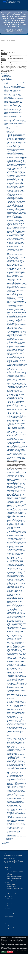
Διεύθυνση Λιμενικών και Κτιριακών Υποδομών (13, 90)
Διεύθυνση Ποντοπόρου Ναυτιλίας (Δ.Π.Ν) (12, 101)
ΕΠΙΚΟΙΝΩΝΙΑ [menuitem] (7, 908)
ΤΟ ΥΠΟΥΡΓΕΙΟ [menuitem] (8, 867)
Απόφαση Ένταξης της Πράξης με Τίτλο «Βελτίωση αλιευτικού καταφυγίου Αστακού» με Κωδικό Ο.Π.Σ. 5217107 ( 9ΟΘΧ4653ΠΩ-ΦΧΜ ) (17, 227)
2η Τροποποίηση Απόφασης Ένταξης (9, 63)
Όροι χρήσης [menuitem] (7, 928)
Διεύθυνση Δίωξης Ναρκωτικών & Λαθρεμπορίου (14, 120)
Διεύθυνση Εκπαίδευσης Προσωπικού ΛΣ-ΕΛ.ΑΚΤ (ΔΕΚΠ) (15, 121)
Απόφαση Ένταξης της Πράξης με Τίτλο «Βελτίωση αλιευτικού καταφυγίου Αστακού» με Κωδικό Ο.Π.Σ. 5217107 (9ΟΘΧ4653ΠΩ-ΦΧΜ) (17, 446)
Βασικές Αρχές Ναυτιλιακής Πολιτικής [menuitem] (15, 888)
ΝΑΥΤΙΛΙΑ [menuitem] (7, 882)
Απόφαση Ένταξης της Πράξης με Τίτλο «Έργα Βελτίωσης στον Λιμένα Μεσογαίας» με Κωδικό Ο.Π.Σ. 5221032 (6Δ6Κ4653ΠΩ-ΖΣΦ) (16, 326)
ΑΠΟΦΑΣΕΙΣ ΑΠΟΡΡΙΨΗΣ (10, 841)
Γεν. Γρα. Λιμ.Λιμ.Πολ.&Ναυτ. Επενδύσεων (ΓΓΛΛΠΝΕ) (14, 84)
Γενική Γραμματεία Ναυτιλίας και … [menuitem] (14, 876)
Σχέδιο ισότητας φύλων (7, 845)
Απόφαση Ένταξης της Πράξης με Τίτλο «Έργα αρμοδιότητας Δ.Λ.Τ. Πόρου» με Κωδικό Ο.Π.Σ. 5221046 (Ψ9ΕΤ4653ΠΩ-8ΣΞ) (16, 274)
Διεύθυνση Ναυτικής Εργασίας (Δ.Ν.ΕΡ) (12, 94)
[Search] (24, 3)
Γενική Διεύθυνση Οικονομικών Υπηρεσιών (12, 86)
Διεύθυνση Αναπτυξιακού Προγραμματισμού (14, 30)
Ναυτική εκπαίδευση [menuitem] (11, 900)
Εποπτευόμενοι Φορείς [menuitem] (12, 880)
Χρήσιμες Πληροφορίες (7, 79)
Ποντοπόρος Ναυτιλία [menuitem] (11, 886)
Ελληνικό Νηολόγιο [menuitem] (11, 884)
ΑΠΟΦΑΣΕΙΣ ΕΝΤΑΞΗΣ (9, 31)
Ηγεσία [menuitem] (8, 869)
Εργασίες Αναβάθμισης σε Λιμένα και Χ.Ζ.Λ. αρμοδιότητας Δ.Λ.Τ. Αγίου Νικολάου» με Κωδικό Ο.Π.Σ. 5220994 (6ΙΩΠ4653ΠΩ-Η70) (15, 307)
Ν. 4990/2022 (6, 842)
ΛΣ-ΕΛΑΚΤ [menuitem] (7, 918)
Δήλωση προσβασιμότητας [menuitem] (10, 921)
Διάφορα (4, 843)
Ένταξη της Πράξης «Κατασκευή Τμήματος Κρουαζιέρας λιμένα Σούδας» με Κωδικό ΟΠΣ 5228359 (16, 824)
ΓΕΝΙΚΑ (7, 127)
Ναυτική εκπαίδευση (6, 76)
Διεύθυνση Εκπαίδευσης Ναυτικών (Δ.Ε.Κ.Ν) (13, 104)
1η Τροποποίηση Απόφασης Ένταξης (9, 56)
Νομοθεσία (20, 29)
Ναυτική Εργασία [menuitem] (10, 898)
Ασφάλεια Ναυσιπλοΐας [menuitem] (12, 892)
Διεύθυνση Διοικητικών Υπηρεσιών (11, 115)
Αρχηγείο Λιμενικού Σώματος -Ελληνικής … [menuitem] (13, 874)
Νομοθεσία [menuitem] (9, 905)
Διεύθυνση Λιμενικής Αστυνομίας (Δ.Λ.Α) (12, 105)
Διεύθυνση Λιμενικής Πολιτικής (10, 91)
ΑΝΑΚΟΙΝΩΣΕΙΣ (10, 132)
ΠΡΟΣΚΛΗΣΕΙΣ (8, 130)
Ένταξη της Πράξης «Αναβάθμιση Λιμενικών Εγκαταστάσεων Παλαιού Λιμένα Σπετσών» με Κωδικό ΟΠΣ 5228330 (16, 834)
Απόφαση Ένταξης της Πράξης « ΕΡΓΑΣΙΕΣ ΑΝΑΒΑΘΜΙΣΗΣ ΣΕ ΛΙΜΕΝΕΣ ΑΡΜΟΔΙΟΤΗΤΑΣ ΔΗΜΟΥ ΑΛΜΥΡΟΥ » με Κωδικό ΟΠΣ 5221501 (16, 451)
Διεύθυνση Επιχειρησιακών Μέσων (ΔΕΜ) (12, 116)
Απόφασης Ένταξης (6, 50)
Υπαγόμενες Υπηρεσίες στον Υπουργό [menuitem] (15, 871)
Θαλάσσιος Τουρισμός (6, 78)
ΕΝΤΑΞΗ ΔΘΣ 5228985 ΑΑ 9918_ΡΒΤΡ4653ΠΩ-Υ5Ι (16, 836)
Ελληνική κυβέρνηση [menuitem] (9, 916)
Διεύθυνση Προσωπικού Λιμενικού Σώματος (13, 102)
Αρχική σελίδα (8, 29)
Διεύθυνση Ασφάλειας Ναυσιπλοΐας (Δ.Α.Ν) (12, 109)
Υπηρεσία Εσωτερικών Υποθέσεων (11, 117)
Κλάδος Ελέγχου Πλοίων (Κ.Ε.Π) (10, 93)
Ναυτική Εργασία (5, 75)
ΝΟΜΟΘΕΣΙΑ (8, 128)
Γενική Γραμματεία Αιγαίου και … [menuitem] (14, 878)
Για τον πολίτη (14, 29)
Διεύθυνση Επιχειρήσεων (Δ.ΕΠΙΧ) (11, 119)
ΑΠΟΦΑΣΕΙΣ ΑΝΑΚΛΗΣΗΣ (10, 838)
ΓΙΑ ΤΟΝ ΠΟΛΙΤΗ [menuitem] (8, 896)
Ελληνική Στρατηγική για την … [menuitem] (13, 893)
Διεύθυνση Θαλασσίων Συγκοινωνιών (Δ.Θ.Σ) (13, 110)
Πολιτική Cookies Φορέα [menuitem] (10, 927)
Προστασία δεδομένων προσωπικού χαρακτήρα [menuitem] (12, 924)
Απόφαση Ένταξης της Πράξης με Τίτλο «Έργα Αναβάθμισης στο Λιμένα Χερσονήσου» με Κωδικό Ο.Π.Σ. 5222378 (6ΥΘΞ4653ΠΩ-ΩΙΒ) (16, 348)
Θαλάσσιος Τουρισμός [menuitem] (11, 902)
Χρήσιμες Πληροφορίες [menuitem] (12, 903)
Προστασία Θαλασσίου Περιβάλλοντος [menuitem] (15, 890)
